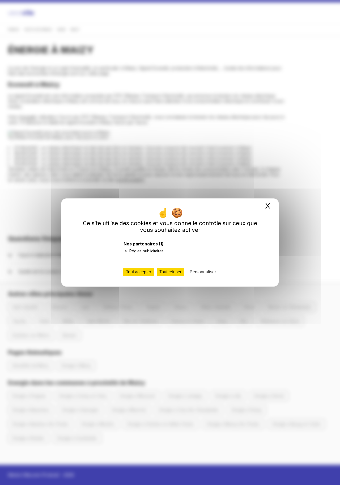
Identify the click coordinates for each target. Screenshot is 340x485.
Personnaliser (203, 272)
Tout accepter (138, 272)
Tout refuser (170, 272)
